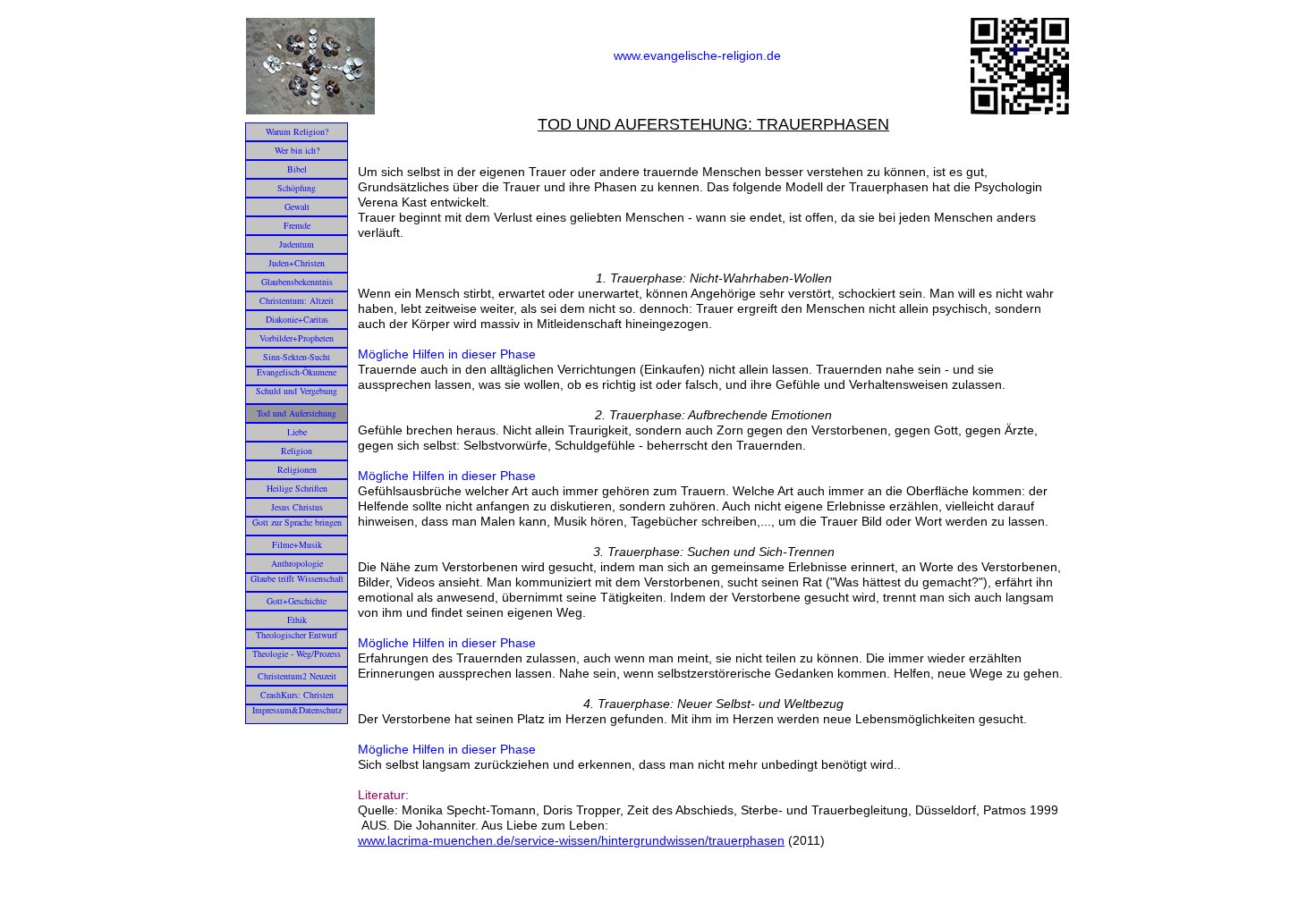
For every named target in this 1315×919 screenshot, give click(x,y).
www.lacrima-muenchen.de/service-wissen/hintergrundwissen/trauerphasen (571, 840)
